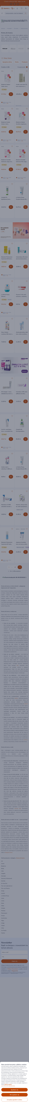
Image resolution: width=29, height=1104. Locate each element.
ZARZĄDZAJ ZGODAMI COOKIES (14, 1100)
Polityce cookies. (8, 1084)
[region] (14, 1083)
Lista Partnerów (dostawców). (8, 1086)
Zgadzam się (14, 1090)
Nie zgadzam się (14, 1095)
